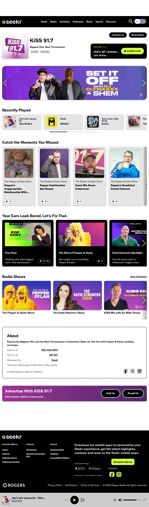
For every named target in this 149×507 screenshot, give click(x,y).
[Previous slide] (5, 83)
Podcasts (78, 21)
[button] (77, 300)
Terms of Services (90, 485)
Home (44, 21)
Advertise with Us (9, 458)
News (89, 21)
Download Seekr (57, 450)
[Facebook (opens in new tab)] (125, 371)
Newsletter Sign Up (122, 461)
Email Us (133, 393)
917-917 (53, 355)
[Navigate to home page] (12, 22)
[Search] (130, 21)
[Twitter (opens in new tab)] (132, 371)
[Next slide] (144, 83)
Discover (111, 21)
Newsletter (138, 35)
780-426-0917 (49, 350)
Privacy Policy (55, 485)
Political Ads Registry (11, 462)
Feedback (54, 454)
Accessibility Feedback (59, 458)
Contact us (118, 35)
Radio (53, 21)
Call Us (110, 393)
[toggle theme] (140, 21)
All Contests (31, 450)
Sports (99, 21)
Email (55, 360)
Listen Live (134, 51)
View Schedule (138, 276)
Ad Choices (71, 485)
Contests (65, 21)
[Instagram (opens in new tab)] (139, 371)
